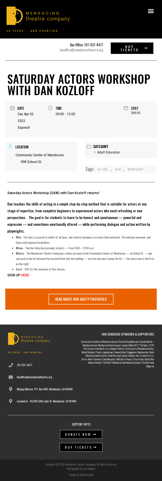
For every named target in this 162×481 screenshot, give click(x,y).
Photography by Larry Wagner (81, 468)
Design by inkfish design (81, 475)
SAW (118, 169)
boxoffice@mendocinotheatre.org (81, 49)
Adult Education (108, 152)
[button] (150, 11)
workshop (135, 169)
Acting (102, 169)
